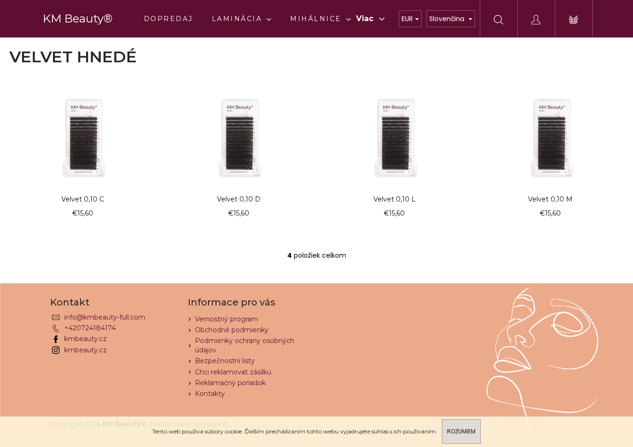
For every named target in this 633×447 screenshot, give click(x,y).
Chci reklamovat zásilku (233, 372)
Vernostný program (226, 319)
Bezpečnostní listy (225, 361)
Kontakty (210, 393)
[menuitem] (168, 18)
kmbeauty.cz (85, 339)
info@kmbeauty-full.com (104, 317)
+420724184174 (90, 328)
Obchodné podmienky (231, 330)
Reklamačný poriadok (230, 383)
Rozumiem (461, 431)
